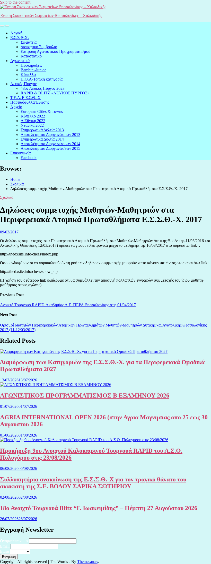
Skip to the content (15, 2)
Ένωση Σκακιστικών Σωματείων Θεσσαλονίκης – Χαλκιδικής (51, 15)
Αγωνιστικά (20, 60)
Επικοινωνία (20, 153)
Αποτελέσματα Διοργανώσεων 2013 (50, 134)
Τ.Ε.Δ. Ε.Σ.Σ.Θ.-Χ (25, 97)
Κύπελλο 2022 (33, 116)
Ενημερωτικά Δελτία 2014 (42, 139)
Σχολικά (6, 197)
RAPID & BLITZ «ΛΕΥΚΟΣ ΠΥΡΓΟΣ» (55, 93)
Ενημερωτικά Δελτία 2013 (42, 130)
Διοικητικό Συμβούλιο (39, 47)
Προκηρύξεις (31, 65)
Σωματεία (29, 42)
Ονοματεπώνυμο (14, 541)
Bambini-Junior (33, 70)
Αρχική (16, 33)
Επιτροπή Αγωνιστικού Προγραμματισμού (55, 51)
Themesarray (87, 561)
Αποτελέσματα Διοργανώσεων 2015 (50, 148)
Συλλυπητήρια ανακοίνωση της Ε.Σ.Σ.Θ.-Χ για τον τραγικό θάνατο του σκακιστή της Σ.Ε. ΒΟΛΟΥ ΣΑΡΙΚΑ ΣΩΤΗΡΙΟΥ (93, 483)
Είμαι (4, 551)
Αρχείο (16, 107)
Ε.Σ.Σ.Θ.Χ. (19, 37)
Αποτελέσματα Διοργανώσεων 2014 (50, 144)
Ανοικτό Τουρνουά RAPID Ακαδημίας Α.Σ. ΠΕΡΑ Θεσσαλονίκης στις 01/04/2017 (68, 305)
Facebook (29, 157)
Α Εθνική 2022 (33, 120)
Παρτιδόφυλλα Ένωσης (29, 102)
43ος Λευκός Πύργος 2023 (43, 88)
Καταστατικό (31, 56)
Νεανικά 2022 (32, 125)
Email (5, 546)
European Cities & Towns (42, 111)
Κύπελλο (28, 74)
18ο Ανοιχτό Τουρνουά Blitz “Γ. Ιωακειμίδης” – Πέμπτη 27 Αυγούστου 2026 (98, 508)
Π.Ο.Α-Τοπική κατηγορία (42, 79)
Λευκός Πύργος (23, 84)
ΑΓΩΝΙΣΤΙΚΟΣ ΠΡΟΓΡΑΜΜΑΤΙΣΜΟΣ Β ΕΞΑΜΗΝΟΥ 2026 (84, 395)
